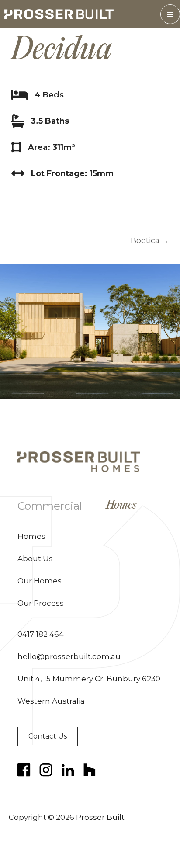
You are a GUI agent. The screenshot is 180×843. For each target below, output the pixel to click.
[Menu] (170, 14)
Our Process (40, 603)
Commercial (49, 505)
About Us (35, 558)
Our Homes (39, 580)
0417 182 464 (40, 634)
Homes (121, 506)
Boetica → (150, 240)
